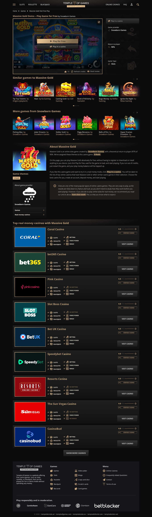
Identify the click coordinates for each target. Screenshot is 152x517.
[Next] (137, 79)
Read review (94, 71)
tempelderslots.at (47, 514)
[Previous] (134, 79)
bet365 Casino (57, 254)
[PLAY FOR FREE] (22, 89)
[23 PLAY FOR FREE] (109, 89)
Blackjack (45, 4)
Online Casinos (113, 4)
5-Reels (97, 154)
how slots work (78, 194)
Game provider (113, 27)
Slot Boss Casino (58, 304)
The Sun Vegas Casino (62, 404)
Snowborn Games (96, 151)
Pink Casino (55, 279)
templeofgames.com (63, 514)
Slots (22, 4)
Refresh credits (79, 71)
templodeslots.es (79, 514)
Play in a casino (117, 21)
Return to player (114, 44)
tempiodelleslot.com (95, 514)
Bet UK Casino (57, 329)
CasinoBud (55, 429)
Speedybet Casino (59, 354)
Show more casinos (76, 453)
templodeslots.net (111, 514)
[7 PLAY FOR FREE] (87, 122)
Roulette (32, 4)
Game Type (112, 61)
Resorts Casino (57, 379)
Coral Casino (56, 229)
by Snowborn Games (66, 16)
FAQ (125, 4)
